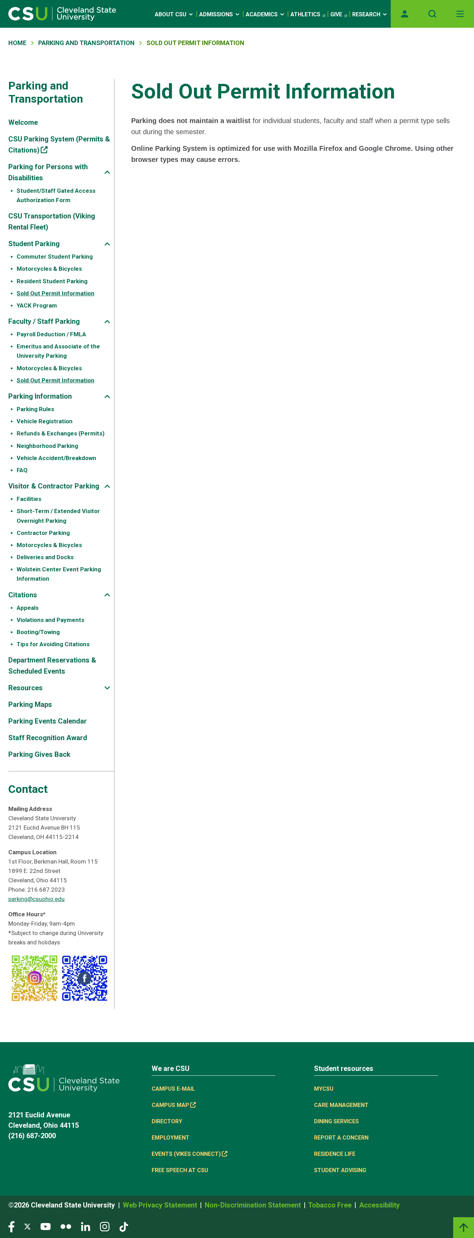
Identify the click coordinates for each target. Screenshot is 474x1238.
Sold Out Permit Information (55, 293)
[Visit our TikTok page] (123, 1226)
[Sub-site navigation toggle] (107, 172)
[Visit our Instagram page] (105, 1226)
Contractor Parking (43, 532)
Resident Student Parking (52, 281)
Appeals (28, 607)
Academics (262, 14)
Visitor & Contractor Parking (53, 486)
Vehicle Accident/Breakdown (56, 457)
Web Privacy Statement (161, 1205)
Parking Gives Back (39, 754)
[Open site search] (432, 14)
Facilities (29, 498)
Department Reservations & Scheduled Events (52, 665)
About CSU (170, 14)
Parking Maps (30, 704)
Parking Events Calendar (47, 721)
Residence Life (334, 1154)
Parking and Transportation (86, 42)
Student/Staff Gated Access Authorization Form (56, 195)
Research (366, 14)
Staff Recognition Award (47, 738)
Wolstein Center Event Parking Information (59, 574)
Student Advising (340, 1170)
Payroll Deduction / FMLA (51, 334)
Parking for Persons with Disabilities (48, 172)
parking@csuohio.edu (36, 898)
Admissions (216, 14)
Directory (167, 1121)
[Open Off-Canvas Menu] (460, 14)
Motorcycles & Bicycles (49, 268)
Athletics (305, 14)
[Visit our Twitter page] (27, 1226)
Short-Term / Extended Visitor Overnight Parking (58, 516)
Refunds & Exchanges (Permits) (60, 433)
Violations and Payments (50, 619)
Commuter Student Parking (55, 256)
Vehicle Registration (45, 421)
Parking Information (40, 396)
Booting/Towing (38, 632)
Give (336, 14)
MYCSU (323, 1088)
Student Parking (34, 244)
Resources (25, 688)
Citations (22, 595)
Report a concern (341, 1137)
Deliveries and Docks (45, 557)
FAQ (22, 470)
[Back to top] (463, 1227)
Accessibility (379, 1205)
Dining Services (336, 1121)
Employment (170, 1137)
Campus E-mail (173, 1088)
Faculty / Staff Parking (44, 321)
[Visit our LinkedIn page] (85, 1226)
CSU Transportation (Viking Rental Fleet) (51, 221)
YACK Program (37, 305)
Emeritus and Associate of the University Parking (58, 351)
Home (17, 42)
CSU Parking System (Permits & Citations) (59, 144)
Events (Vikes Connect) (186, 1154)
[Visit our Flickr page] (65, 1226)
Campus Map (170, 1105)
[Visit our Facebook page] (11, 1226)
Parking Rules (35, 409)
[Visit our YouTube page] (45, 1226)
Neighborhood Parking (47, 445)
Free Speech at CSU (180, 1170)
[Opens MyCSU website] (404, 14)
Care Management (341, 1105)
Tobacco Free (330, 1205)
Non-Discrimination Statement (254, 1205)
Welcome (23, 122)
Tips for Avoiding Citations (53, 644)
